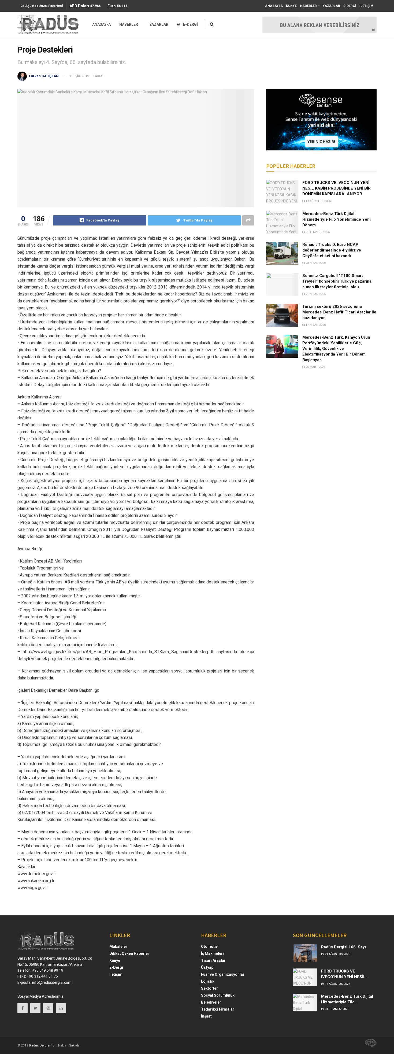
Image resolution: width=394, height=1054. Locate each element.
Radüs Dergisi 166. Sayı (343, 947)
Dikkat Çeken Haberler (129, 953)
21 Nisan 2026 (315, 294)
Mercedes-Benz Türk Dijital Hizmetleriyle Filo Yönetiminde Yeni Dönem (336, 219)
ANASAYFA (274, 6)
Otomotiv (209, 946)
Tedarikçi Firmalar (217, 1009)
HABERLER (308, 6)
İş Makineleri (212, 953)
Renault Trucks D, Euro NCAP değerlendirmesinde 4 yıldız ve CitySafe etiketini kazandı (331, 250)
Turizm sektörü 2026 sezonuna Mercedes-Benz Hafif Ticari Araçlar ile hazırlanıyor (339, 312)
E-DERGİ (349, 6)
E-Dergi (116, 967)
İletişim (115, 974)
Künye (114, 960)
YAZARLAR (331, 6)
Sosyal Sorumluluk (218, 995)
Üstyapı (207, 967)
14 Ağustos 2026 (318, 201)
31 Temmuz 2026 (317, 232)
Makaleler (118, 946)
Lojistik (207, 981)
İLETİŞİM (366, 6)
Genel (98, 76)
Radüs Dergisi (39, 1045)
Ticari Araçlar (213, 960)
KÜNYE (291, 6)
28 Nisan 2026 (315, 263)
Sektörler (209, 988)
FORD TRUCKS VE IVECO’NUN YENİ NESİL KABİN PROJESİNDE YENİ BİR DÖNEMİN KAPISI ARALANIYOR (336, 188)
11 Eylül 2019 (79, 76)
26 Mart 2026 (315, 367)
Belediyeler (211, 1002)
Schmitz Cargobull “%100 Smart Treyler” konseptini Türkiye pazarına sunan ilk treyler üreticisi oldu (336, 281)
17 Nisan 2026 (315, 325)
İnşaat (206, 1016)
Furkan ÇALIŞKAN (44, 76)
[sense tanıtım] (369, 1045)
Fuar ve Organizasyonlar (222, 974)
